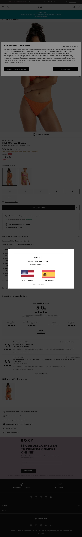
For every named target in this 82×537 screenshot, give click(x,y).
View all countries (38, 285)
